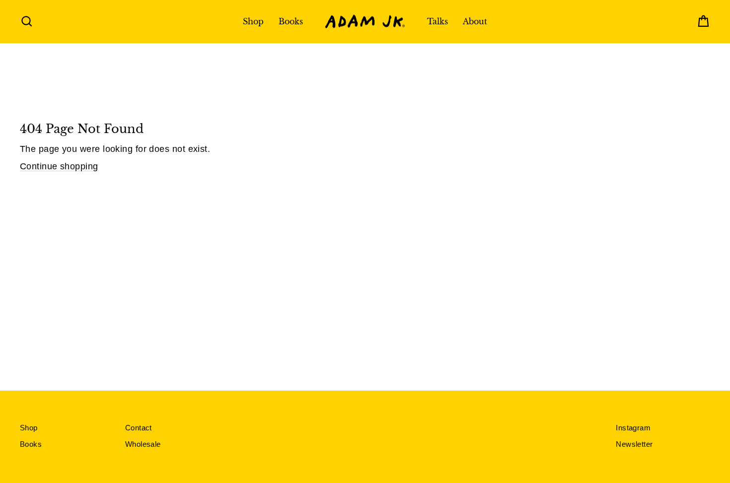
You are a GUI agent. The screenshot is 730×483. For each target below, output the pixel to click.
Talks (437, 21)
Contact (138, 427)
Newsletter (634, 444)
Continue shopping (59, 166)
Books (291, 21)
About (475, 21)
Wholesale (143, 444)
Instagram (633, 427)
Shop (253, 21)
